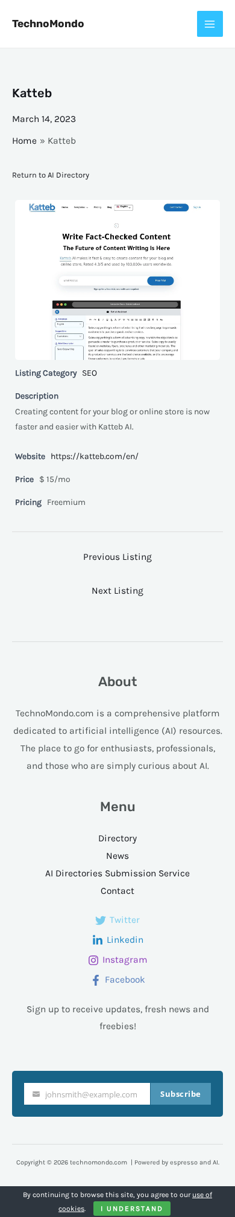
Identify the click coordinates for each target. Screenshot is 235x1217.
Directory (117, 838)
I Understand (132, 1208)
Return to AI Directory (50, 174)
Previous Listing (117, 556)
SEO (89, 373)
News (117, 855)
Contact (117, 890)
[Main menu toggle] (210, 24)
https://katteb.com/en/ (95, 456)
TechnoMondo (48, 24)
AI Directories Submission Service (117, 873)
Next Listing (117, 590)
